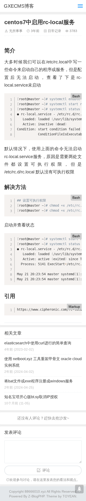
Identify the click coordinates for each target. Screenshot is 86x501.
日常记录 (54, 31)
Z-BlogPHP (36, 496)
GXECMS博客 (19, 6)
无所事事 (15, 31)
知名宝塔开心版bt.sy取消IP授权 (31, 397)
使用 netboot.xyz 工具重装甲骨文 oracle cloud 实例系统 (43, 362)
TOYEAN (69, 496)
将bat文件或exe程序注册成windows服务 (38, 381)
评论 (46, 470)
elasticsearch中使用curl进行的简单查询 (37, 343)
